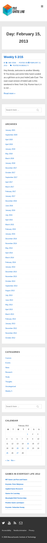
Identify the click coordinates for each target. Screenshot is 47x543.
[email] (21, 524)
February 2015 (10, 229)
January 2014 (10, 267)
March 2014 (9, 257)
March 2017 (9, 187)
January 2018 (10, 163)
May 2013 (9, 305)
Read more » (9, 93)
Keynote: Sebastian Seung (14, 507)
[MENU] (42, 7)
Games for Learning (12, 493)
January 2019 (10, 149)
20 (17, 448)
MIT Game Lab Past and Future (16, 479)
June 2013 (9, 300)
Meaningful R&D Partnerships (16, 498)
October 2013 (10, 281)
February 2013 (10, 319)
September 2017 (11, 177)
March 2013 (9, 314)
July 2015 (8, 215)
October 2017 (10, 173)
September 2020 (11, 135)
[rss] (15, 524)
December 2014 (11, 239)
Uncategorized (10, 386)
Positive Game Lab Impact (14, 503)
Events (8, 363)
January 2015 (10, 234)
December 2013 (11, 272)
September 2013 (11, 286)
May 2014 (9, 248)
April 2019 (9, 144)
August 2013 (10, 291)
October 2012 (10, 338)
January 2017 (10, 196)
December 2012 (11, 328)
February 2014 (10, 262)
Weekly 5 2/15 (13, 57)
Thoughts (8, 382)
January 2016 (10, 210)
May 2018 (9, 154)
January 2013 (10, 323)
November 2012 (11, 333)
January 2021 (10, 130)
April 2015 (9, 220)
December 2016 (11, 201)
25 (7, 453)
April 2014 (9, 253)
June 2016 (9, 206)
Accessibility (6, 530)
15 (28, 444)
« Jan (7, 460)
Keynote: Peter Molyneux (14, 484)
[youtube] (10, 524)
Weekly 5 (25, 65)
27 (17, 453)
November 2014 (11, 243)
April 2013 (9, 309)
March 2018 (9, 158)
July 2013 (8, 295)
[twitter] (4, 524)
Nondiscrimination (20, 530)
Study (7, 377)
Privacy (31, 530)
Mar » (13, 460)
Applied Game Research (14, 489)
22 (28, 448)
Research (8, 372)
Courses (8, 358)
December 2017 (11, 168)
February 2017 (10, 191)
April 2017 (9, 182)
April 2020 (9, 139)
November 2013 (11, 276)
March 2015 (9, 225)
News (7, 367)
